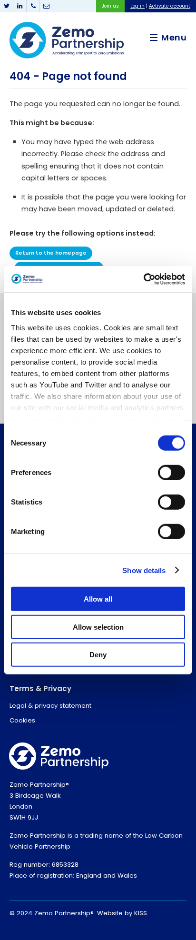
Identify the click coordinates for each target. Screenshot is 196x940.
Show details (144, 570)
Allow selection (98, 627)
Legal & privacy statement (50, 705)
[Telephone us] (33, 6)
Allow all (98, 599)
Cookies (22, 720)
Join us (110, 6)
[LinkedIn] (20, 6)
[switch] (171, 472)
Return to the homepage (51, 253)
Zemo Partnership (67, 40)
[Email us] (46, 6)
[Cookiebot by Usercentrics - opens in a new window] (143, 279)
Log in (137, 6)
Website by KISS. (122, 913)
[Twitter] (6, 6)
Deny (98, 655)
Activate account (169, 6)
